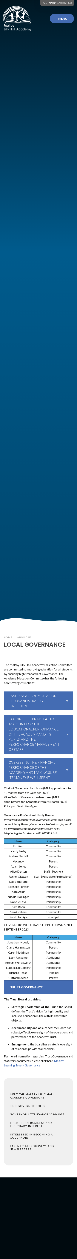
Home (8, 637)
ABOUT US (24, 637)
